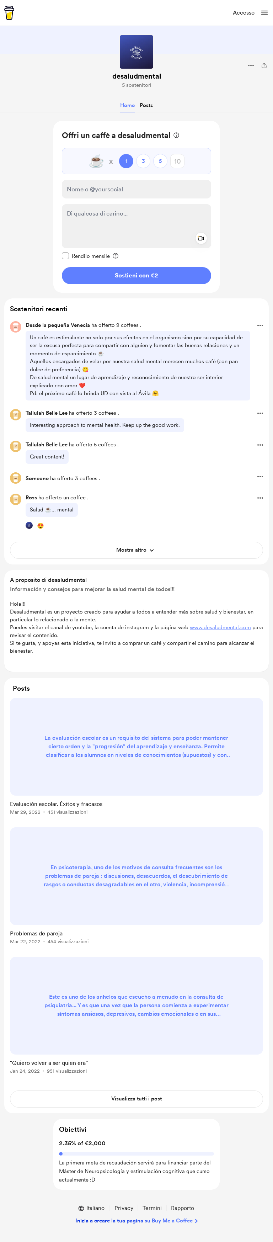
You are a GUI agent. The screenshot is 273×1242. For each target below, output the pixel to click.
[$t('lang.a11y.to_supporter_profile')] (29, 525)
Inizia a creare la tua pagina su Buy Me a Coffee (134, 1220)
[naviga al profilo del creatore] (136, 52)
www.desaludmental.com (220, 627)
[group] (136, 760)
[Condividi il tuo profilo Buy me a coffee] (264, 65)
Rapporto (182, 1208)
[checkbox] (86, 255)
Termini (152, 1208)
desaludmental (136, 76)
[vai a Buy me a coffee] (9, 13)
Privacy (123, 1208)
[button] (264, 13)
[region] (136, 207)
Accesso (244, 12)
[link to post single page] (136, 757)
